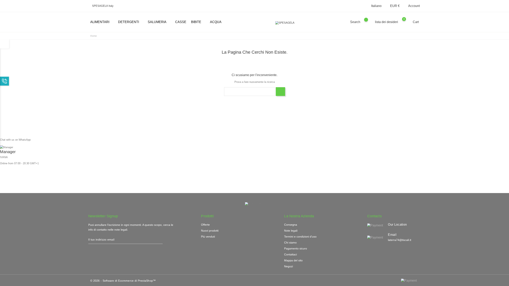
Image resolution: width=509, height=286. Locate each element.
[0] (408, 22)
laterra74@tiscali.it (399, 240)
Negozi (288, 266)
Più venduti (208, 236)
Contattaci (290, 254)
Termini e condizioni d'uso (300, 236)
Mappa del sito (293, 260)
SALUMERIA (159, 22)
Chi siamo (290, 242)
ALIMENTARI (101, 22)
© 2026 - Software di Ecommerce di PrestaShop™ (123, 280)
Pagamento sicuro (295, 248)
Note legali (290, 230)
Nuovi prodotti (210, 230)
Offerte (205, 224)
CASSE (180, 22)
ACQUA (215, 22)
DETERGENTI (130, 22)
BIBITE (197, 22)
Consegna (290, 224)
